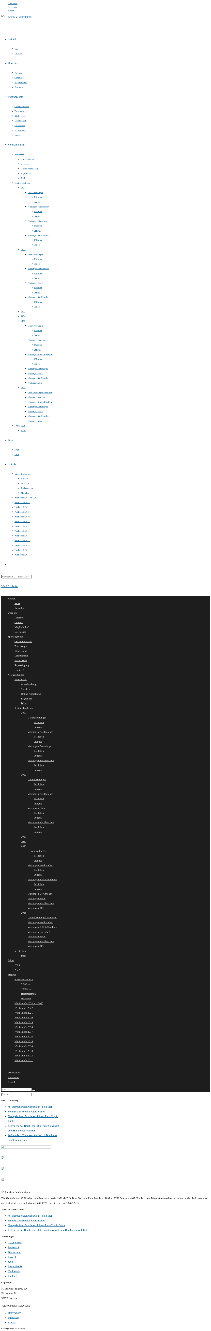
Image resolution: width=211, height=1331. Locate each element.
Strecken (25, 689)
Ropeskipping (22, 665)
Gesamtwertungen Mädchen (42, 917)
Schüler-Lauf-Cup (24, 708)
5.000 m (25, 984)
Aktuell (11, 598)
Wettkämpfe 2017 (24, 1031)
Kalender (19, 608)
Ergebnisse (26, 698)
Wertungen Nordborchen (40, 732)
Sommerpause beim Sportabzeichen (26, 1111)
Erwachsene (21, 660)
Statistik (12, 974)
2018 (23, 912)
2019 (23, 846)
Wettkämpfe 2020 (24, 1017)
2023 (23, 713)
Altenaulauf (21, 679)
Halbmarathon (28, 993)
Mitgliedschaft (22, 627)
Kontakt (11, 11)
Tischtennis (14, 1271)
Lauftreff (19, 670)
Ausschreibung (29, 684)
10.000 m (26, 989)
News (17, 603)
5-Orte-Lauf (21, 951)
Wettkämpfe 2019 (24, 1022)
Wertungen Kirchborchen (41, 760)
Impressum (12, 7)
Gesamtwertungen (37, 717)
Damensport (14, 1252)
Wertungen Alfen (36, 908)
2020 (23, 841)
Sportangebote (15, 636)
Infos (23, 955)
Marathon (26, 998)
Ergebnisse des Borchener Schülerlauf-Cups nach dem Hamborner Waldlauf (47, 1230)
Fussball (12, 1257)
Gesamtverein (15, 1242)
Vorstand (19, 617)
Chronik (19, 622)
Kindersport (21, 651)
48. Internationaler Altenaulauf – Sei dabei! (30, 1106)
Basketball (13, 1247)
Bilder (24, 703)
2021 (23, 836)
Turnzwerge (21, 646)
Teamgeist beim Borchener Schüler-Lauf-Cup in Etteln (36, 1225)
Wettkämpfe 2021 (24, 1012)
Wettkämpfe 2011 (24, 1060)
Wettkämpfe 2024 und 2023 (29, 1003)
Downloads (20, 632)
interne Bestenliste (24, 979)
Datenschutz (12, 3)
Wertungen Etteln (36, 808)
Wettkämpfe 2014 (24, 1046)
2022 (23, 774)
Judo (10, 1261)
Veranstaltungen (16, 675)
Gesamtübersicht (23, 641)
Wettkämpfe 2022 (24, 1008)
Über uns (12, 613)
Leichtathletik (22, 655)
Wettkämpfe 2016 (24, 1036)
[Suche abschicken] (33, 1090)
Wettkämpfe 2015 (24, 1041)
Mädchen (39, 722)
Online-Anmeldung (31, 694)
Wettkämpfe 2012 (24, 1055)
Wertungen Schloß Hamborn (42, 879)
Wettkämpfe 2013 (24, 1051)
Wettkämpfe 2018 (24, 1027)
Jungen (38, 727)
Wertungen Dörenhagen (40, 746)
